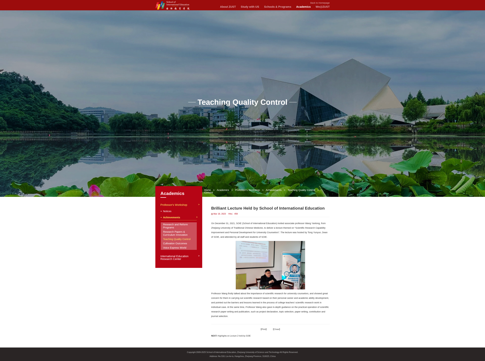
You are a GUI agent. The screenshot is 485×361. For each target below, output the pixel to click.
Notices (167, 211)
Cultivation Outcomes (175, 243)
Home (207, 190)
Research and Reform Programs (175, 226)
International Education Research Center (174, 258)
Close (276, 329)
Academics (223, 190)
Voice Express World (174, 247)
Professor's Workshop (247, 190)
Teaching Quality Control (301, 190)
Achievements (274, 190)
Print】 (265, 329)
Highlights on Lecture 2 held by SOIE (231, 336)
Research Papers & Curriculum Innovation (175, 233)
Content (208, 192)
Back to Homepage (320, 3)
